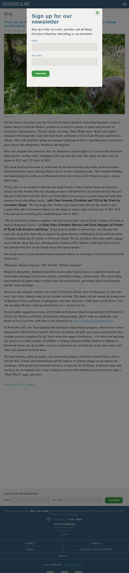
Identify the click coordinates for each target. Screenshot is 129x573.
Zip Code (37, 56)
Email (35, 41)
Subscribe (40, 74)
